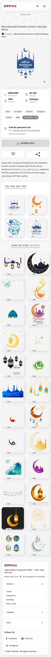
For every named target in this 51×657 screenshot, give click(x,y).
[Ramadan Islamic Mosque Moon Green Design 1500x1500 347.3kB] (38, 365)
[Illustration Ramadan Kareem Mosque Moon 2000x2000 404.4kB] (38, 467)
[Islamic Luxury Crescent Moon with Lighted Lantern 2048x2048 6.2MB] (38, 493)
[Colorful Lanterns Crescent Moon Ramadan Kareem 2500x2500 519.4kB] (38, 416)
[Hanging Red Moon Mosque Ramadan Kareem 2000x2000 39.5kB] (13, 416)
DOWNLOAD (27, 143)
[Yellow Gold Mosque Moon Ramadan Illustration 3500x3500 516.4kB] (38, 442)
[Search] (37, 6)
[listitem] (11, 638)
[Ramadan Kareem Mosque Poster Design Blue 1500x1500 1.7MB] (13, 391)
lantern (9, 117)
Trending (10, 599)
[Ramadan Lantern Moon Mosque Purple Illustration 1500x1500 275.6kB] (13, 263)
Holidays (33, 99)
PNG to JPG (11, 604)
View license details (17, 134)
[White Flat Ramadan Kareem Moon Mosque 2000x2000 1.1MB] (38, 544)
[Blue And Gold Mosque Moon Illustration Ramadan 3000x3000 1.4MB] (38, 263)
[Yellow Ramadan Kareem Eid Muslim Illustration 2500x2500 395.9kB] (38, 518)
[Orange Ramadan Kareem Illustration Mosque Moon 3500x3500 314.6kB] (38, 289)
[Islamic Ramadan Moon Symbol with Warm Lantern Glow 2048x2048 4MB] (13, 518)
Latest (9, 591)
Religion (23, 169)
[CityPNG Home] (10, 6)
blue (8, 111)
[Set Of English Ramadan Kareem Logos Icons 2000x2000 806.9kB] (13, 544)
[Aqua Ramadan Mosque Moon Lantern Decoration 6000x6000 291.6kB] (13, 289)
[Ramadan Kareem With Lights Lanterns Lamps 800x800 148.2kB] (13, 365)
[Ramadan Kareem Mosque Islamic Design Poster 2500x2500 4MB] (13, 467)
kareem (29, 111)
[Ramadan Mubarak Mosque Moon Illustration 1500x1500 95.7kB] (38, 340)
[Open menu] (44, 6)
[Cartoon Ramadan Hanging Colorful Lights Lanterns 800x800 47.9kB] (13, 493)
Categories (11, 595)
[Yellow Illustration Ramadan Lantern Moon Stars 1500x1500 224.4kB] (13, 340)
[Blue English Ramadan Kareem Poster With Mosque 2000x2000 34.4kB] (13, 314)
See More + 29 (30, 117)
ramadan (18, 111)
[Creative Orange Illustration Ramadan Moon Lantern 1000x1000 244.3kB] (38, 391)
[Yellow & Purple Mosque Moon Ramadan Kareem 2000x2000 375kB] (38, 314)
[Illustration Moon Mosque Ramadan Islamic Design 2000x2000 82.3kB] (13, 442)
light (18, 117)
